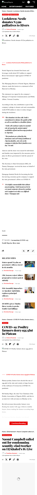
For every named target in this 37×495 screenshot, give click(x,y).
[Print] (17, 35)
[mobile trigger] (33, 2)
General (9, 11)
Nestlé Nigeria (7, 243)
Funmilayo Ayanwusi (11, 453)
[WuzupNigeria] (7, 2)
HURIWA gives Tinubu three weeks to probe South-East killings (11, 306)
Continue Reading (19, 423)
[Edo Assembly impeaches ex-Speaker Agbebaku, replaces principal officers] (30, 290)
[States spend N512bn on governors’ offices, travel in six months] (30, 264)
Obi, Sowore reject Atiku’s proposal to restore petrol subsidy (12, 277)
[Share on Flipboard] (10, 35)
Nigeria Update (13, 14)
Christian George (8, 270)
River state (16, 243)
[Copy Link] (14, 35)
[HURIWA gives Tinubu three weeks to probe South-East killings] (30, 305)
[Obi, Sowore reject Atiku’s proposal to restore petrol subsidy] (30, 277)
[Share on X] (6, 35)
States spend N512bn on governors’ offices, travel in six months (12, 264)
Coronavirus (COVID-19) (19, 240)
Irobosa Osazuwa (11, 29)
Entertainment (11, 431)
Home (4, 11)
